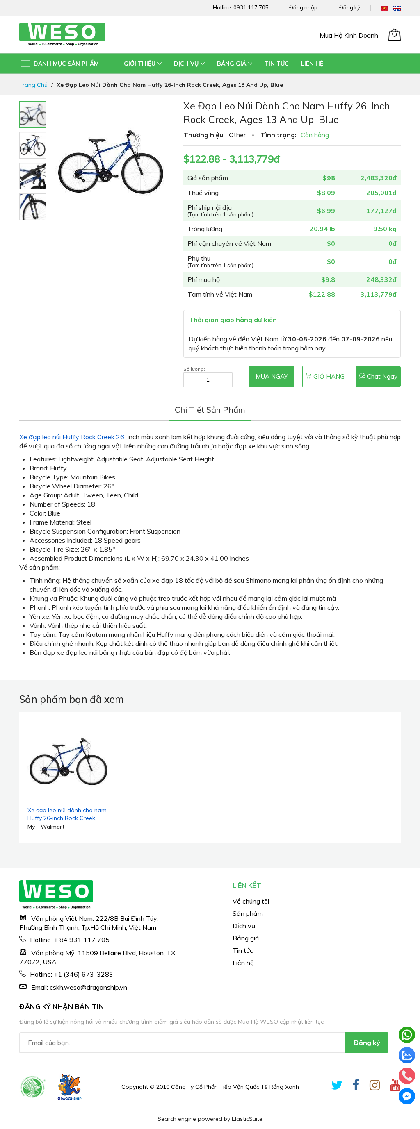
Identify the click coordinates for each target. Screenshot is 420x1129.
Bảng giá (246, 938)
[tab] (210, 410)
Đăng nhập (303, 7)
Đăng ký (349, 7)
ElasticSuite (247, 1118)
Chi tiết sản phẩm (210, 409)
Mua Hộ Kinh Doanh (349, 35)
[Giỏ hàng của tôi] (394, 34)
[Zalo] (407, 1055)
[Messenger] (407, 1096)
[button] (32, 145)
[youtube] (395, 1087)
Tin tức (243, 950)
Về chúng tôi (251, 901)
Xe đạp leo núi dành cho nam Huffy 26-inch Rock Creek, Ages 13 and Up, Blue (67, 818)
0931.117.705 (251, 7)
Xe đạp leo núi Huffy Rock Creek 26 (71, 437)
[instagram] (375, 1087)
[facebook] (356, 1087)
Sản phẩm (248, 913)
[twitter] (336, 1087)
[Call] (407, 1076)
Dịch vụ (244, 926)
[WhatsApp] (407, 1035)
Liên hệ (243, 963)
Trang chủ (33, 85)
